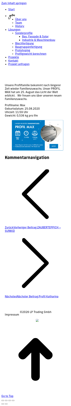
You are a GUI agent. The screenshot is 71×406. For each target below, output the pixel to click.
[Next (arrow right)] (6, 403)
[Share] (6, 400)
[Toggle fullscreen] (9, 400)
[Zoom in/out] (13, 400)
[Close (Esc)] (2, 400)
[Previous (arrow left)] (2, 403)
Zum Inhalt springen (14, 3)
